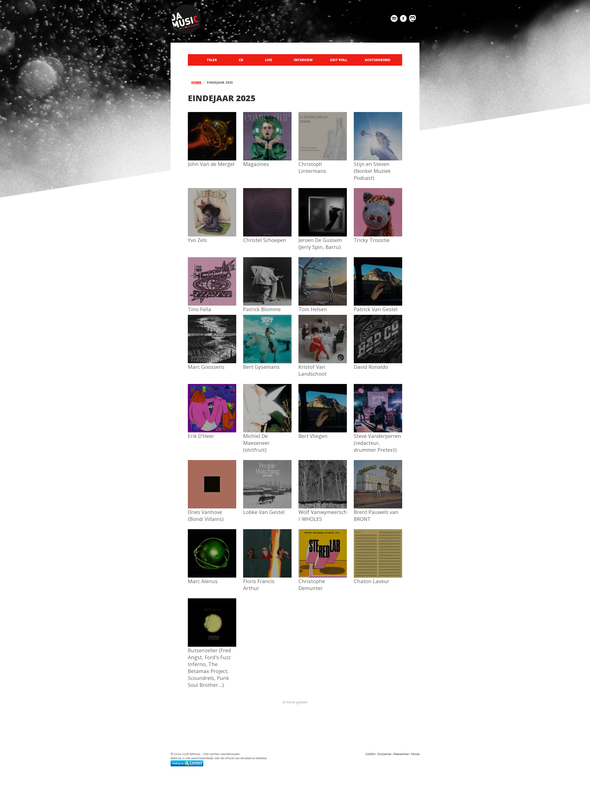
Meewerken (401, 754)
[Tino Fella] (212, 272)
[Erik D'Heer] (212, 400)
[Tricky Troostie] (378, 209)
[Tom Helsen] (322, 275)
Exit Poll (338, 60)
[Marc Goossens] (212, 336)
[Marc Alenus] (212, 547)
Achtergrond (377, 60)
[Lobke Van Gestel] (267, 484)
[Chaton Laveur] (378, 550)
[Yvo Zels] (212, 201)
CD (241, 60)
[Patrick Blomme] (267, 279)
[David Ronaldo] (378, 335)
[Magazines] (267, 128)
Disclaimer (385, 754)
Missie (415, 754)
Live (268, 60)
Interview (303, 60)
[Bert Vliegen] (322, 402)
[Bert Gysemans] (267, 336)
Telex (212, 60)
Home (196, 82)
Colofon (370, 754)
